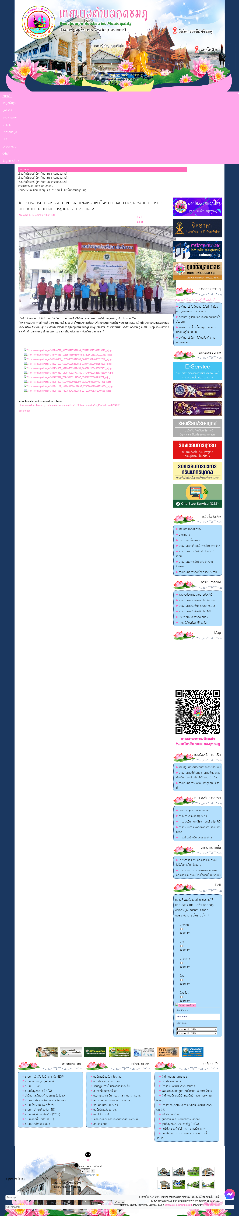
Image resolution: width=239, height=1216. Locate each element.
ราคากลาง (184, 535)
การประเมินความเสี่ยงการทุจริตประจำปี (200, 822)
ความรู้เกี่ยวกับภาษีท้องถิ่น (193, 623)
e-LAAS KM (101, 1114)
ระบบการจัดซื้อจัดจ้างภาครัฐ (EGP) (45, 1077)
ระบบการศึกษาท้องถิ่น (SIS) (40, 1110)
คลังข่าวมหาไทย (170, 1114)
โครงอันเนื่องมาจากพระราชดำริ (178, 1086)
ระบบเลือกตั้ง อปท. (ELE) (39, 1119)
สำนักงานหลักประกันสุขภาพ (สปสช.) (45, 1096)
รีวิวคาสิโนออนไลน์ (145, 1149)
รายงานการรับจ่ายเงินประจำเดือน (197, 600)
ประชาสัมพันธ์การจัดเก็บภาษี (194, 617)
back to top (24, 410)
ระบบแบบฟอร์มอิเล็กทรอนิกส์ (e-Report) (48, 1100)
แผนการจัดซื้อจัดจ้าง (190, 529)
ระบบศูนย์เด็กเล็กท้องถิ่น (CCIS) (42, 1114)
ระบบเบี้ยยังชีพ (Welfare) (39, 1105)
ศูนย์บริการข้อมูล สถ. (105, 1110)
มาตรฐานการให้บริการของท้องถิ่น (111, 1086)
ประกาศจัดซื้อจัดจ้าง (190, 540)
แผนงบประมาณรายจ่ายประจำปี (195, 595)
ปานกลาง (185, 959)
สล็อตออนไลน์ (91, 1149)
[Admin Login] (88, 1160)
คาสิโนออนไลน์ (127, 1149)
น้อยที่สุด (184, 993)
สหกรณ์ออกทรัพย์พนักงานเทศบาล (111, 1100)
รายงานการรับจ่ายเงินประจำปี (195, 611)
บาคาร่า (116, 1149)
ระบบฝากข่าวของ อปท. (38, 1124)
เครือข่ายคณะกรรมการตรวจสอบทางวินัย (115, 1119)
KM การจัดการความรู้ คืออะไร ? (195, 299)
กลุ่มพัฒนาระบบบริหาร (105, 1105)
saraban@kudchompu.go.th (178, 1205)
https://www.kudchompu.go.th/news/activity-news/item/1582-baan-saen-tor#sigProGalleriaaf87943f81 (70, 405)
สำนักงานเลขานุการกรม (174, 1077)
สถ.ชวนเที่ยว (100, 1124)
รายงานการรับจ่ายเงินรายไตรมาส (197, 606)
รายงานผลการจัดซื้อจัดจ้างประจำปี (198, 572)
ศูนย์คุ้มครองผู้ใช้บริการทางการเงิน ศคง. (184, 1129)
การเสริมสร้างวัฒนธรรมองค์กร (196, 837)
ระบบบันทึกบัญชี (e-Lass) (39, 1081)
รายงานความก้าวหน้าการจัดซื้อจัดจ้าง (199, 546)
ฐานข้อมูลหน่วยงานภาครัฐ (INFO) (180, 1124)
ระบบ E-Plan (33, 1086)
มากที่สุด (184, 925)
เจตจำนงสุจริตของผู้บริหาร (193, 810)
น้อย (182, 976)
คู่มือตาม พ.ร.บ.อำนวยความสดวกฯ (181, 1119)
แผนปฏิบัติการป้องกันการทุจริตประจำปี (200, 767)
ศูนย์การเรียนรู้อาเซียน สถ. (107, 1077)
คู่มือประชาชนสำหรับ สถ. (107, 1081)
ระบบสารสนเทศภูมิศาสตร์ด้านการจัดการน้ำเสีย (187, 1091)
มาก (182, 942)
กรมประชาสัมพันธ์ (171, 1081)
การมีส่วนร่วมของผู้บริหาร (193, 816)
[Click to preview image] (97, 313)
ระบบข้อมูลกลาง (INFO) (38, 1091)
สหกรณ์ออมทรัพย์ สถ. (105, 1091)
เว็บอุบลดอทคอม (211, 1205)
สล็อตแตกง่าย (105, 1149)
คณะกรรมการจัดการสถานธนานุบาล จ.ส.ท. (117, 1096)
